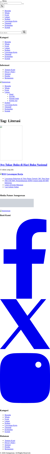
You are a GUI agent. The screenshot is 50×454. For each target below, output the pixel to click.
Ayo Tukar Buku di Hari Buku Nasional (23, 164)
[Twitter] (25, 348)
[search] (23, 3)
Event (7, 15)
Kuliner (7, 19)
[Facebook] (25, 298)
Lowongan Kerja (11, 21)
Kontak (7, 27)
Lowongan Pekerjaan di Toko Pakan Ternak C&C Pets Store (27, 179)
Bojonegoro (9, 78)
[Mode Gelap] (2, 6)
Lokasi (7, 17)
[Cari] (24, 32)
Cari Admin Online (12, 187)
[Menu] (1, 1)
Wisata (7, 13)
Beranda (8, 11)
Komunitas (9, 25)
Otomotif (8, 23)
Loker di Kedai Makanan (14, 185)
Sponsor (8, 74)
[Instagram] (25, 406)
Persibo (7, 76)
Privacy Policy (10, 72)
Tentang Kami (10, 70)
